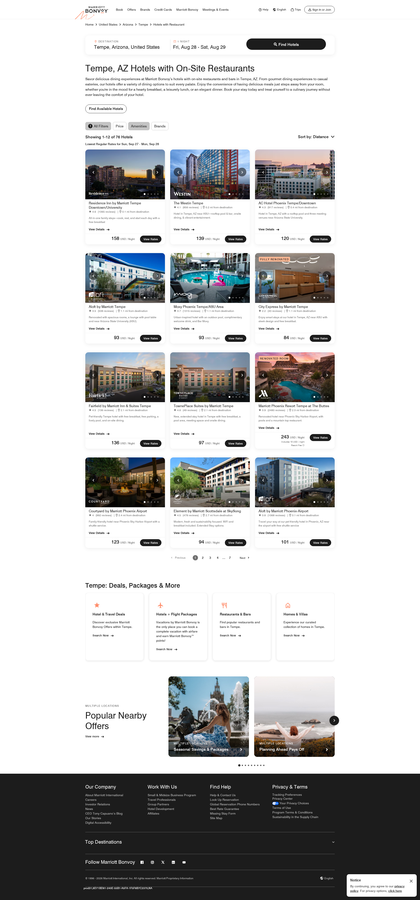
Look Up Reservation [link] (224, 799)
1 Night (183, 41)
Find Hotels (288, 44)
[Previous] (93, 172)
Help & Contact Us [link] (223, 795)
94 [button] (201, 542)
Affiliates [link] (153, 813)
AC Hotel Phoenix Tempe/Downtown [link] (287, 203)
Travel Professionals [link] (162, 799)
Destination (108, 41)
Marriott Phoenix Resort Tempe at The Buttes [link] (294, 406)
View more (92, 736)
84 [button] (286, 337)
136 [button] (115, 442)
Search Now (101, 635)
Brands (160, 126)
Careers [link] (90, 799)
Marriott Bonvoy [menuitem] (187, 9)
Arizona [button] (128, 24)
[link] (262, 9)
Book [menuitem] (119, 9)
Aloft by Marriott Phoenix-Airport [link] (283, 511)
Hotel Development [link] (161, 809)
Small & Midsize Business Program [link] (172, 795)
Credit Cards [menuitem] (163, 9)
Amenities (139, 126)
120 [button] (285, 238)
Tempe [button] (143, 24)
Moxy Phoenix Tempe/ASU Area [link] (199, 307)
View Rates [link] (151, 239)
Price (120, 126)
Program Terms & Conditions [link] (292, 812)
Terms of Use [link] (281, 808)
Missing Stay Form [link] (223, 813)
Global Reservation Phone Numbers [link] (235, 804)
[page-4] (248, 765)
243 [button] (285, 437)
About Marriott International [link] (104, 795)
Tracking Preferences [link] (287, 794)
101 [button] (285, 542)
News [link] (89, 809)
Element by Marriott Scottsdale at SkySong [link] (207, 511)
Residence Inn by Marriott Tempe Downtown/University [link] (115, 205)
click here (395, 891)
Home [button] (89, 24)
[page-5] (251, 765)
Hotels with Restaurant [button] (168, 24)
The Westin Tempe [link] (188, 203)
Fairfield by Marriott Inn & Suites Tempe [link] (120, 406)
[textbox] (131, 47)
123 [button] (115, 542)
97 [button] (201, 442)
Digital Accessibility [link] (98, 822)
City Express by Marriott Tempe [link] (283, 307)
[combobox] (131, 45)
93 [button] (116, 337)
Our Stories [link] (93, 818)
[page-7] (257, 765)
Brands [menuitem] (145, 9)
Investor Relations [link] (97, 804)
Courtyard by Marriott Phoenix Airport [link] (118, 511)
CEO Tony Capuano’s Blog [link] (103, 813)
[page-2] (242, 765)
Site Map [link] (216, 818)
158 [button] (115, 238)
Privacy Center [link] (282, 798)
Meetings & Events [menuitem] (216, 9)
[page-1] (239, 765)
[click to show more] (334, 720)
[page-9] (263, 765)
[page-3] (245, 765)
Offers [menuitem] (131, 9)
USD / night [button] (127, 239)
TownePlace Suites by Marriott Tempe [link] (203, 406)
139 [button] (200, 238)
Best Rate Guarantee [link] (224, 809)
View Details (97, 229)
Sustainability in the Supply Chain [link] (295, 817)
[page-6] (254, 765)
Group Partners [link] (158, 804)
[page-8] (260, 765)
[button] (324, 137)
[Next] (157, 172)
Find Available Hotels (106, 109)
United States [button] (108, 24)
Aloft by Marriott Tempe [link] (107, 307)
